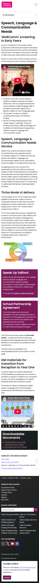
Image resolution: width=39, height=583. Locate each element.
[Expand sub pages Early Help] (36, 459)
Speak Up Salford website (24, 293)
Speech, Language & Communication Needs (18, 465)
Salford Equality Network (25, 526)
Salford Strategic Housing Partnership (9, 526)
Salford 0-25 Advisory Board (14, 455)
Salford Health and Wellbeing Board (8, 521)
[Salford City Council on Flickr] (3, 544)
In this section (8, 15)
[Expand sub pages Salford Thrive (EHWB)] (36, 462)
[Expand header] (36, 4)
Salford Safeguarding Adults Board (28, 531)
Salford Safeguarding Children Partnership (9, 531)
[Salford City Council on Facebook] (17, 544)
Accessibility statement (8, 558)
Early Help (5, 459)
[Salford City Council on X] (8, 544)
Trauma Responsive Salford (12, 468)
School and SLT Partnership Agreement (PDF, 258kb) (15, 443)
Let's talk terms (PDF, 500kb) (16, 447)
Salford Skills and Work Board (28, 521)
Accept (7, 578)
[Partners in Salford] (7, 5)
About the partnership (10, 514)
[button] (36, 510)
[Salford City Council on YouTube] (12, 544)
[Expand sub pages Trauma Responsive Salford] (36, 468)
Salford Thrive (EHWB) (10, 462)
